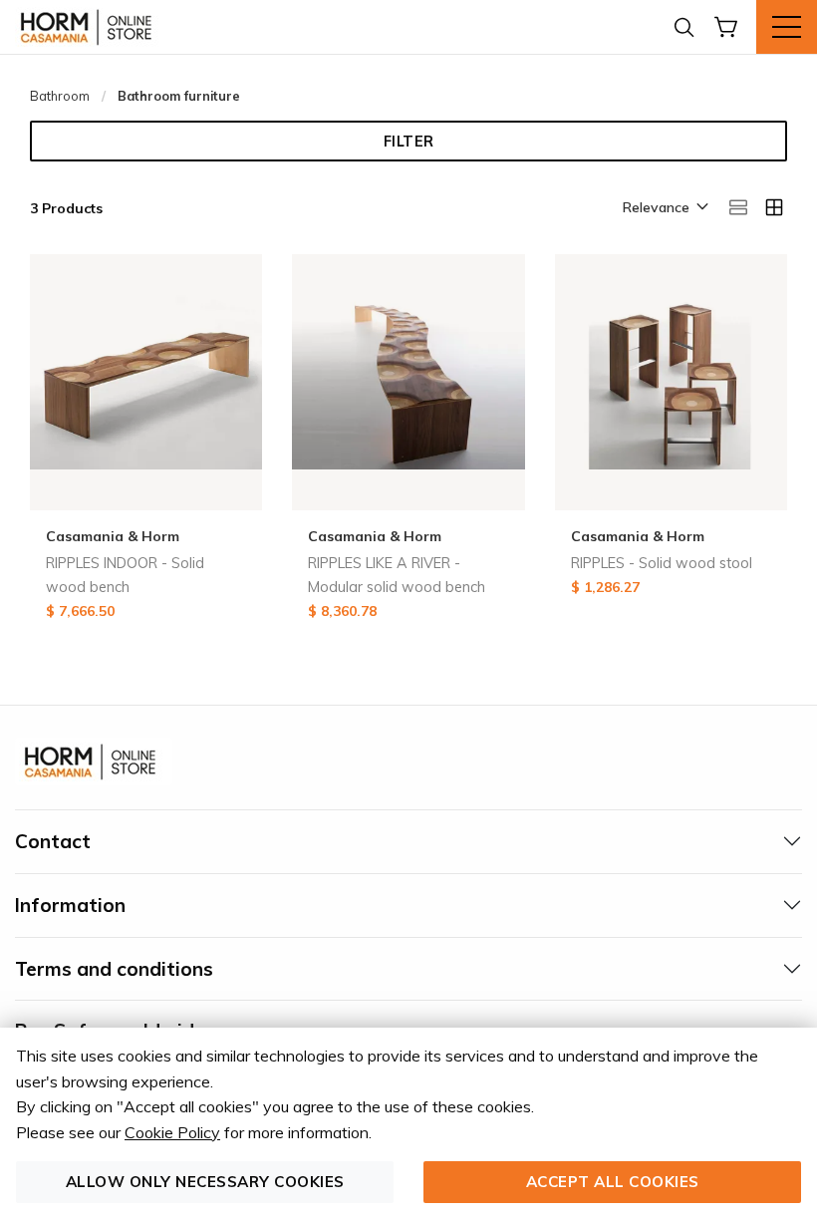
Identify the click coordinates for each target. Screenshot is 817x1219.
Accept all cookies (612, 1181)
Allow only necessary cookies (205, 1181)
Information (70, 905)
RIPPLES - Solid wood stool (661, 563)
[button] (664, 208)
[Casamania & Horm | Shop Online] (89, 27)
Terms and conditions (114, 969)
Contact (53, 841)
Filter (409, 142)
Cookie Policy (172, 1132)
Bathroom (60, 96)
